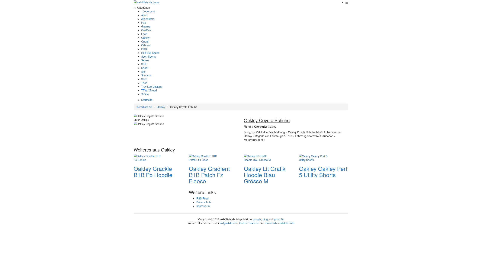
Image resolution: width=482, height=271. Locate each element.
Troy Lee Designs (151, 86)
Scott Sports (148, 56)
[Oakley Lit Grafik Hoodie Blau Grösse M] (259, 157)
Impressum (203, 206)
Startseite (147, 100)
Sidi (143, 71)
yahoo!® (279, 219)
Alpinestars (147, 19)
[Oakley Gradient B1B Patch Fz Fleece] (204, 157)
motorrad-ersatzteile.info (279, 223)
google (257, 219)
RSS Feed (202, 198)
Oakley (145, 38)
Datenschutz (203, 202)
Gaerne (145, 26)
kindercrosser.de (249, 223)
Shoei (144, 68)
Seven (145, 60)
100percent (148, 11)
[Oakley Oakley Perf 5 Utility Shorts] (314, 157)
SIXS (144, 79)
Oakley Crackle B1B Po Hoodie (153, 171)
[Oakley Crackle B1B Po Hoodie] (149, 157)
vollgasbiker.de (229, 223)
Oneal (144, 41)
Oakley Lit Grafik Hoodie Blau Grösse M (264, 174)
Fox (143, 22)
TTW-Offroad (149, 90)
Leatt (144, 34)
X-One (145, 94)
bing (265, 219)
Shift (143, 64)
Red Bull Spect (150, 53)
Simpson (146, 75)
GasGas (146, 30)
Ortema (145, 45)
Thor (144, 83)
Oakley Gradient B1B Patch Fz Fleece (209, 174)
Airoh (144, 15)
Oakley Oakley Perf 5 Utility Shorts (323, 171)
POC (144, 49)
